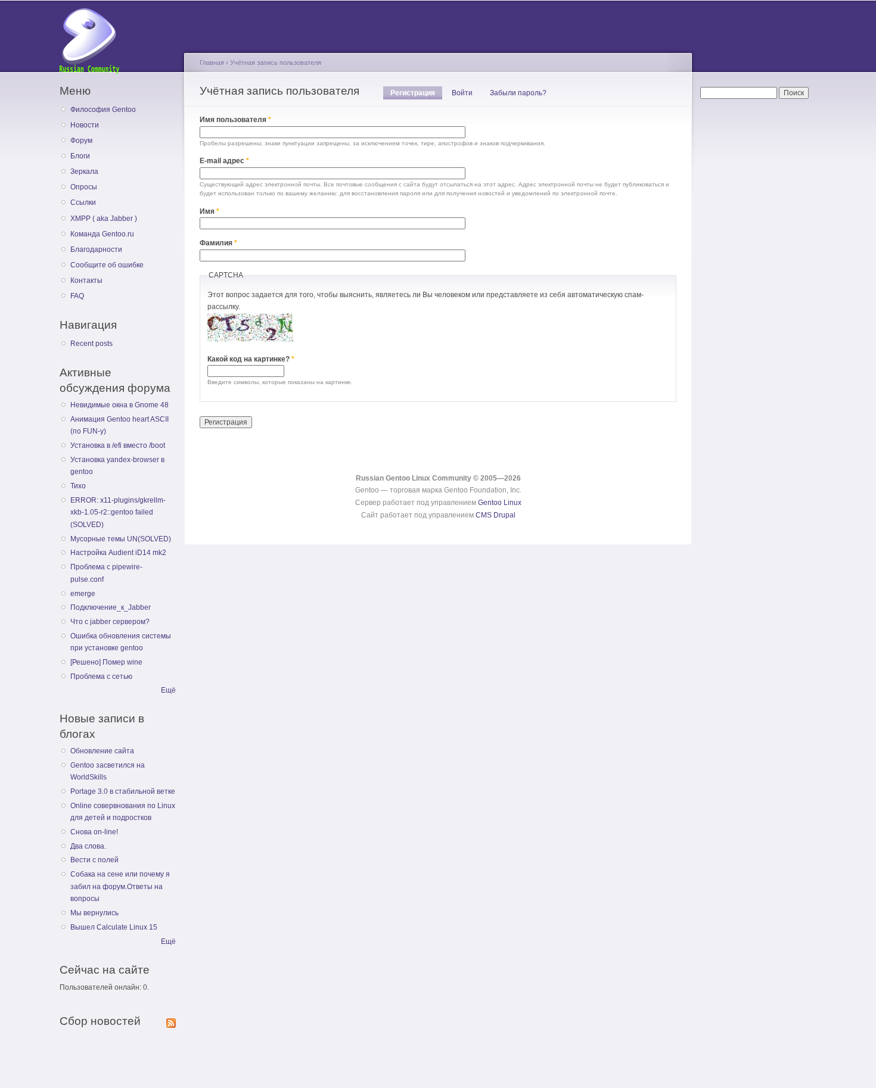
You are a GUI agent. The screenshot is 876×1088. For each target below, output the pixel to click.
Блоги (80, 156)
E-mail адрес (224, 161)
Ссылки (83, 202)
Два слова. (88, 846)
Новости (84, 125)
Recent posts (91, 343)
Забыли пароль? (518, 93)
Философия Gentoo (103, 109)
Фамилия (218, 243)
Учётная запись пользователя (275, 62)
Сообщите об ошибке (107, 265)
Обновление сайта (102, 751)
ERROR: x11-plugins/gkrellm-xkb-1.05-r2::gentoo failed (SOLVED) (118, 512)
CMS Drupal (495, 515)
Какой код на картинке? (250, 359)
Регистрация (416, 93)
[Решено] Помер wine (106, 662)
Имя (209, 211)
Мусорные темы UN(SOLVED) (120, 539)
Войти (462, 93)
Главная (212, 62)
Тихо (78, 486)
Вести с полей (94, 860)
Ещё (168, 690)
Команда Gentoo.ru (102, 234)
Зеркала (84, 171)
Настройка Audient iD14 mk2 (118, 552)
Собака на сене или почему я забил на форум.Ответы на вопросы (120, 886)
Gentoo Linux (499, 502)
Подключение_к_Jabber (110, 607)
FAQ (77, 296)
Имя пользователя (235, 120)
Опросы (83, 187)
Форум (81, 140)
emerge (82, 594)
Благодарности (96, 249)
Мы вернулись (94, 913)
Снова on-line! (94, 832)
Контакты (86, 280)
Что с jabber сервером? (110, 622)
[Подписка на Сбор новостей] (171, 1021)
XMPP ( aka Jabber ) (103, 218)
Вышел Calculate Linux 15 (113, 927)
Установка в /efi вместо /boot (117, 445)
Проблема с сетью (101, 676)
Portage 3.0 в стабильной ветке (122, 791)
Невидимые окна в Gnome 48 (119, 405)
